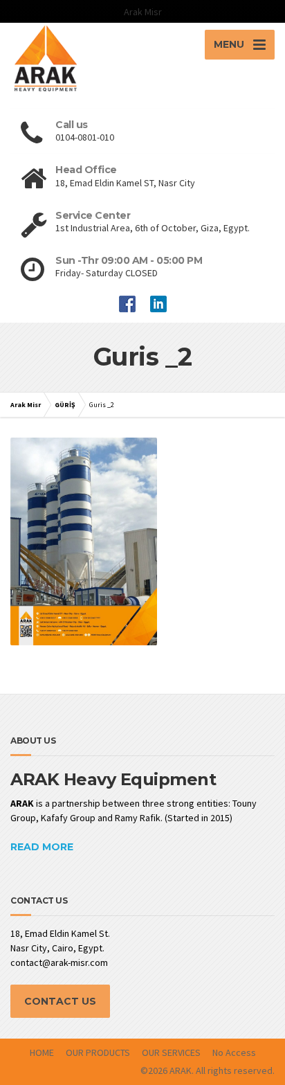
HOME (42, 1052)
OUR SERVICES (171, 1052)
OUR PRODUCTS (98, 1052)
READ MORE (41, 847)
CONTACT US (60, 1001)
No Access (234, 1052)
